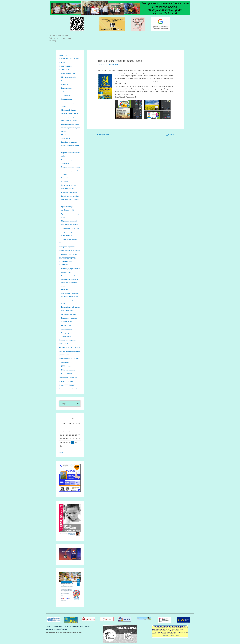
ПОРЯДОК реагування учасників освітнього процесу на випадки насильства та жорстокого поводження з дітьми (70, 296)
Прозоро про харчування (67, 247)
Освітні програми (66, 99)
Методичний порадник (68, 314)
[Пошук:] (70, 404)
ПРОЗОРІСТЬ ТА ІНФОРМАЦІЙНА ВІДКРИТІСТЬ (65, 66)
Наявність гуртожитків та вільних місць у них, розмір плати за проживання (70, 145)
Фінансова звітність (65, 329)
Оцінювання (65, 362)
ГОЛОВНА (63, 55)
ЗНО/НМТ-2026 (64, 344)
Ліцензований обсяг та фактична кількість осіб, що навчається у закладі (70, 113)
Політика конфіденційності (68, 389)
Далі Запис (171, 135)
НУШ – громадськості (68, 370)
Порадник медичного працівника (69, 250)
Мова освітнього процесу (69, 120)
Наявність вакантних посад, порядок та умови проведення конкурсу (70, 127)
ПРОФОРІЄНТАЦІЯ (66, 381)
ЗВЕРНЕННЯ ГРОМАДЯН (68, 377)
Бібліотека (62, 243)
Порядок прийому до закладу (70, 167)
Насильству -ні (66, 325)
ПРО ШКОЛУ (102, 64)
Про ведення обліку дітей (67, 340)
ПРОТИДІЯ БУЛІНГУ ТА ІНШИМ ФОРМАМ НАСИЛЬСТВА (67, 261)
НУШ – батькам (66, 374)
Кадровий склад (66, 88)
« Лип (61, 452)
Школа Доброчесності (70, 239)
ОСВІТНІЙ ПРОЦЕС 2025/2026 (69, 347)
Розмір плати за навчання (69, 192)
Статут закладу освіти (68, 73)
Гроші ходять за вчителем (71, 228)
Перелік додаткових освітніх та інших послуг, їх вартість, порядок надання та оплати (70, 199)
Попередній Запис (102, 135)
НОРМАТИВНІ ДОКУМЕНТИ (69, 59)
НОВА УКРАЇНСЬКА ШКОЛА (69, 358)
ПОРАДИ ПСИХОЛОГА (67, 385)
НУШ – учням (65, 366)
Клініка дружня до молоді (69, 254)
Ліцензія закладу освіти (68, 77)
